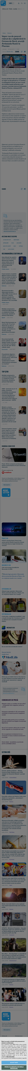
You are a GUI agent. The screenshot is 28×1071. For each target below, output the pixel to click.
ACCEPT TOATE (14, 1062)
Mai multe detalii (10, 1056)
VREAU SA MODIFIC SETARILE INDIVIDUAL (13, 1067)
